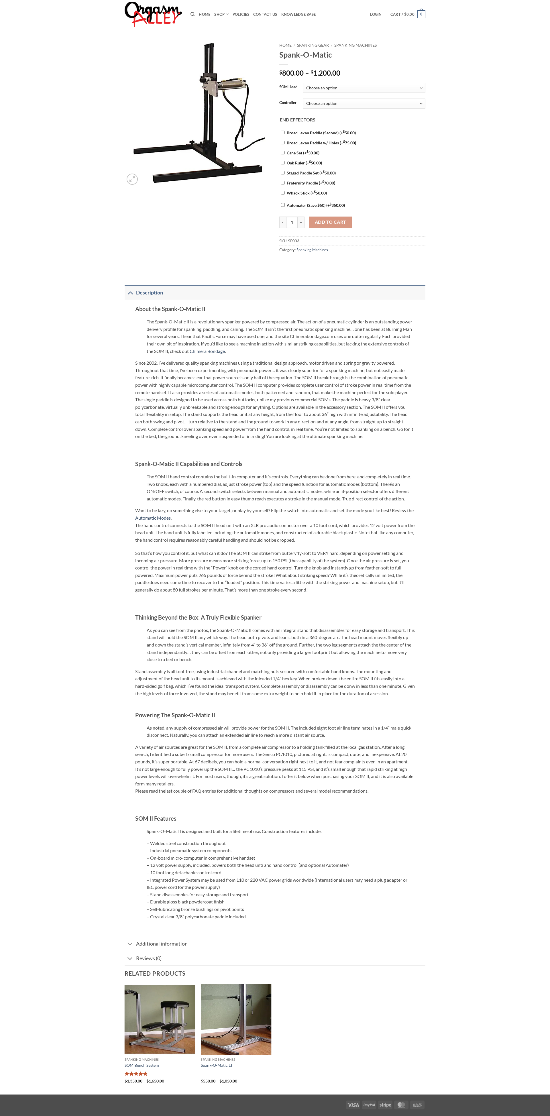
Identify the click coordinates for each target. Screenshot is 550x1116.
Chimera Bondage (207, 351)
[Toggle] (130, 292)
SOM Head (288, 87)
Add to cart (330, 222)
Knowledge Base (298, 14)
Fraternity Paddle (311, 182)
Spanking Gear (313, 45)
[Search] (192, 14)
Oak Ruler (304, 162)
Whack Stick (307, 192)
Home (204, 14)
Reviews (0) (149, 958)
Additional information (162, 944)
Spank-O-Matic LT (217, 1065)
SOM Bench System (142, 1065)
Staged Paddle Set (311, 172)
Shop (219, 14)
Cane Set (303, 152)
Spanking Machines (355, 45)
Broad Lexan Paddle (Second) (321, 132)
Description (149, 293)
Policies (241, 14)
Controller (287, 103)
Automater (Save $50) (316, 205)
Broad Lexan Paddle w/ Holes (321, 142)
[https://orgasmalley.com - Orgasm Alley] (153, 14)
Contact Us (265, 14)
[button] (376, 14)
